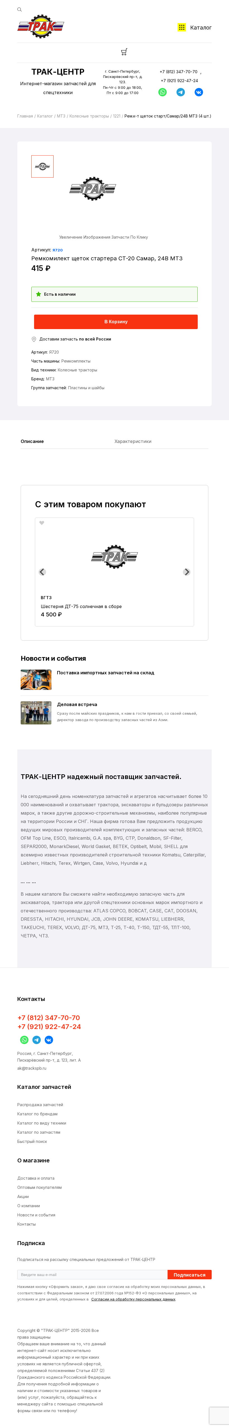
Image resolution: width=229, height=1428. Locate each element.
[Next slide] (186, 572)
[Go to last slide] (42, 572)
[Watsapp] (22, 1040)
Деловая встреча (77, 704)
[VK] (47, 1040)
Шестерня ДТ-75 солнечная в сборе (81, 606)
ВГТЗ (46, 597)
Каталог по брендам (37, 1113)
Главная (25, 116)
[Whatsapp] (161, 92)
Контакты (26, 1224)
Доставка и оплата (35, 1178)
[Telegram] (179, 92)
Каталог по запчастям (38, 1132)
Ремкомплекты (75, 361)
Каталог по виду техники (41, 1123)
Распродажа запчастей (40, 1104)
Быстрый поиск (32, 1141)
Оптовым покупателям (39, 1187)
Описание (32, 441)
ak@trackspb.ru (31, 1068)
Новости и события (36, 1215)
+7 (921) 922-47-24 (179, 80)
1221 (116, 116)
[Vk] (197, 92)
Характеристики (133, 441)
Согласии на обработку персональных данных (133, 1299)
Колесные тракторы (89, 116)
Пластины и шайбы (86, 387)
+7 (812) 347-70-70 (178, 71)
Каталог (201, 27)
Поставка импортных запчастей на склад (105, 672)
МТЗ (61, 116)
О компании (28, 1205)
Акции (23, 1196)
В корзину (116, 321)
